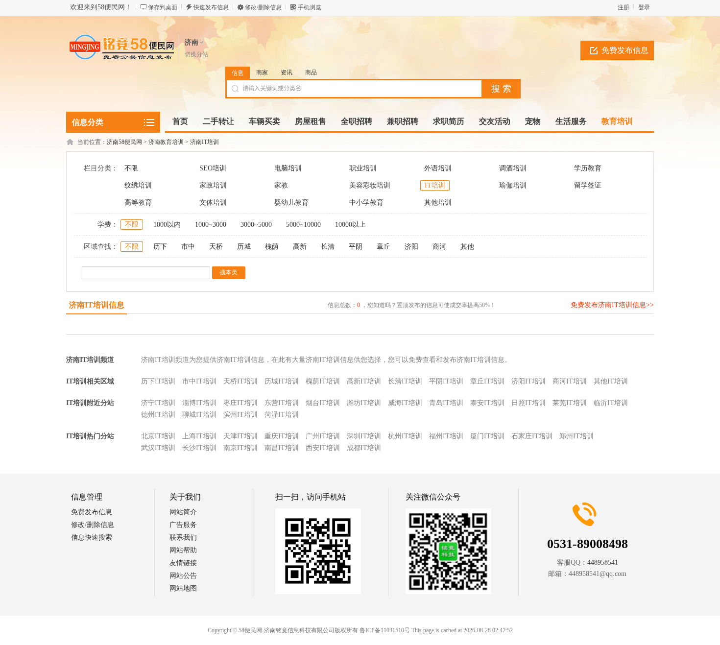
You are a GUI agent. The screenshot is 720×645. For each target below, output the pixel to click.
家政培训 (213, 185)
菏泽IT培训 (281, 414)
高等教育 (138, 202)
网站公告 (183, 575)
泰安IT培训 (487, 402)
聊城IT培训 (199, 414)
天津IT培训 (240, 436)
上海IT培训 (199, 436)
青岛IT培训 (446, 402)
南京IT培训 (240, 448)
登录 (644, 7)
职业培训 (363, 168)
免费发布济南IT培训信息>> (612, 305)
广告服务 (183, 524)
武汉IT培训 (158, 448)
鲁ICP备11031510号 (385, 630)
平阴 (355, 246)
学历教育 (587, 168)
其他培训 (438, 202)
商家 (262, 72)
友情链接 (183, 563)
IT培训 (435, 185)
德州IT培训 (158, 414)
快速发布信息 (211, 7)
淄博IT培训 (199, 402)
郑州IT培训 (576, 436)
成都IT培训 (364, 448)
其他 (467, 246)
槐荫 (272, 246)
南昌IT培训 (281, 448)
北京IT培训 (158, 436)
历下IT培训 (158, 381)
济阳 (411, 246)
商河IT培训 (569, 381)
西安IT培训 (323, 448)
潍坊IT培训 (364, 402)
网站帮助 (183, 550)
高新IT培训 (364, 381)
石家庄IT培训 (531, 436)
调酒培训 (513, 168)
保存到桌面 (162, 7)
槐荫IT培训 (323, 381)
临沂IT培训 (611, 402)
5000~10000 (303, 224)
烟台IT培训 (323, 402)
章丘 (383, 246)
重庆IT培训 (281, 436)
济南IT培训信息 (96, 305)
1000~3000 (210, 224)
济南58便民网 (124, 142)
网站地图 (183, 588)
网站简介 (183, 512)
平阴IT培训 (446, 381)
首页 (180, 121)
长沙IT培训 (199, 448)
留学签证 (587, 185)
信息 (237, 73)
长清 (328, 246)
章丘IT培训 (487, 381)
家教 (281, 185)
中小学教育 (366, 202)
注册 (623, 7)
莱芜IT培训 (569, 402)
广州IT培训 (323, 436)
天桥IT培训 (240, 381)
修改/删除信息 (263, 7)
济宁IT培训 (158, 402)
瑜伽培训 (513, 185)
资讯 (286, 72)
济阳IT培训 (528, 381)
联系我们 (183, 537)
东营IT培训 (281, 402)
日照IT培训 (528, 402)
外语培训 (438, 168)
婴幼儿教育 (291, 202)
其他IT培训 (611, 381)
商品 (311, 72)
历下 (160, 246)
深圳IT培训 (364, 436)
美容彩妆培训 (369, 185)
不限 (131, 168)
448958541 (602, 562)
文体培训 (213, 202)
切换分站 (196, 54)
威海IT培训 (405, 402)
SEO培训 (212, 168)
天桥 (216, 246)
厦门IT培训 (487, 436)
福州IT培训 (446, 436)
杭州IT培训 (405, 436)
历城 (244, 246)
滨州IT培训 (240, 414)
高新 (300, 246)
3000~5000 (256, 224)
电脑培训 (288, 168)
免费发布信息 (624, 50)
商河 (439, 246)
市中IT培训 (199, 381)
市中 (188, 246)
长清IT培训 (405, 381)
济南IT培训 (204, 142)
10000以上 (350, 224)
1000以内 (167, 224)
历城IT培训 (281, 381)
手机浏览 (309, 7)
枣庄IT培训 (240, 402)
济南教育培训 (166, 142)
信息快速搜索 (91, 537)
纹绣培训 (138, 185)
